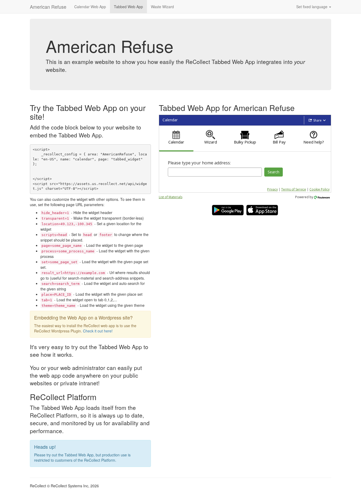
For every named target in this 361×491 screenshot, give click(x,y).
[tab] (176, 139)
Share (317, 120)
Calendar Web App (90, 6)
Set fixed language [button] (312, 6)
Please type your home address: (199, 163)
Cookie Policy (319, 189)
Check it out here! (98, 330)
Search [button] (273, 171)
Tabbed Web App (128, 6)
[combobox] (215, 172)
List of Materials (170, 197)
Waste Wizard (162, 6)
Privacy (272, 189)
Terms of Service (293, 189)
